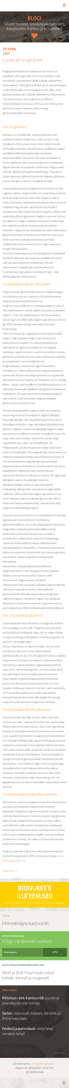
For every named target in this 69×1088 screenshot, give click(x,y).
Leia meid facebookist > (34, 1083)
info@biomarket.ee (43, 1063)
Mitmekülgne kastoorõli (25, 923)
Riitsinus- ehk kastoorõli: (23, 997)
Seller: (8, 1013)
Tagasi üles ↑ (10, 870)
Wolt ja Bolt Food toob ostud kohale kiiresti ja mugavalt (28, 975)
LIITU (55, 952)
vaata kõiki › (60, 1053)
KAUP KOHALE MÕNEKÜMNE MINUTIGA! (23, 965)
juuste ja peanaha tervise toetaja (30, 1000)
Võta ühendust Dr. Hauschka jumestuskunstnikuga (34, 895)
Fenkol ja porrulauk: (19, 1028)
